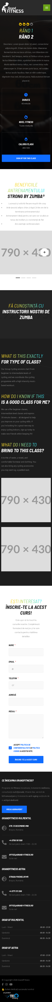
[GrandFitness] (13, 7)
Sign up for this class (26, 158)
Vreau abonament (14, 809)
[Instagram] (6, 984)
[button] (18, 277)
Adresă (12, 694)
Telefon (13, 678)
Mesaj (12, 711)
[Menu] (46, 7)
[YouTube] (10, 984)
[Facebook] (3, 984)
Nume (11, 645)
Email (11, 661)
